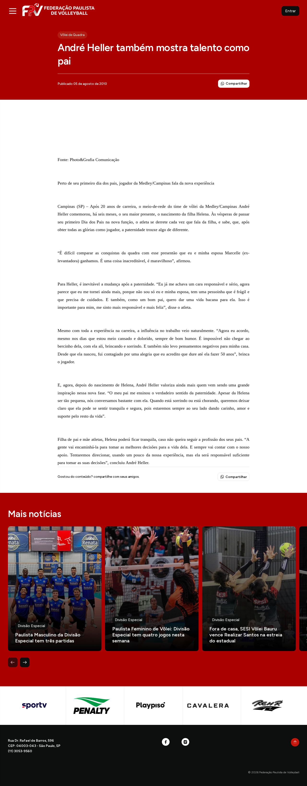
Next (25, 662)
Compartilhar (236, 84)
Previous (13, 662)
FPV (58, 9)
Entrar (290, 11)
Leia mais (54, 588)
